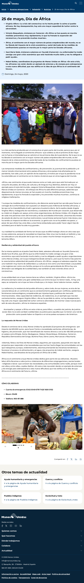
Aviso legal (46, 574)
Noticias (47, 9)
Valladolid (36, 9)
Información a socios (10, 574)
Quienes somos (9, 531)
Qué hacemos (8, 536)
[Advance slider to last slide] (5, 446)
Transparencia (24, 578)
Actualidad (7, 551)
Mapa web (36, 574)
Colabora (6, 546)
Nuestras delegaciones (19, 9)
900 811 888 (6, 568)
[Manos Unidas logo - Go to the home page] (10, 4)
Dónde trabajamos (11, 541)
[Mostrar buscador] (75, 3)
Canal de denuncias (39, 578)
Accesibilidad (25, 574)
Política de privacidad (61, 574)
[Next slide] (31, 446)
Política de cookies (9, 578)
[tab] (15, 445)
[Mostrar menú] (80, 3)
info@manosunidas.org (11, 561)
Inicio (4, 9)
